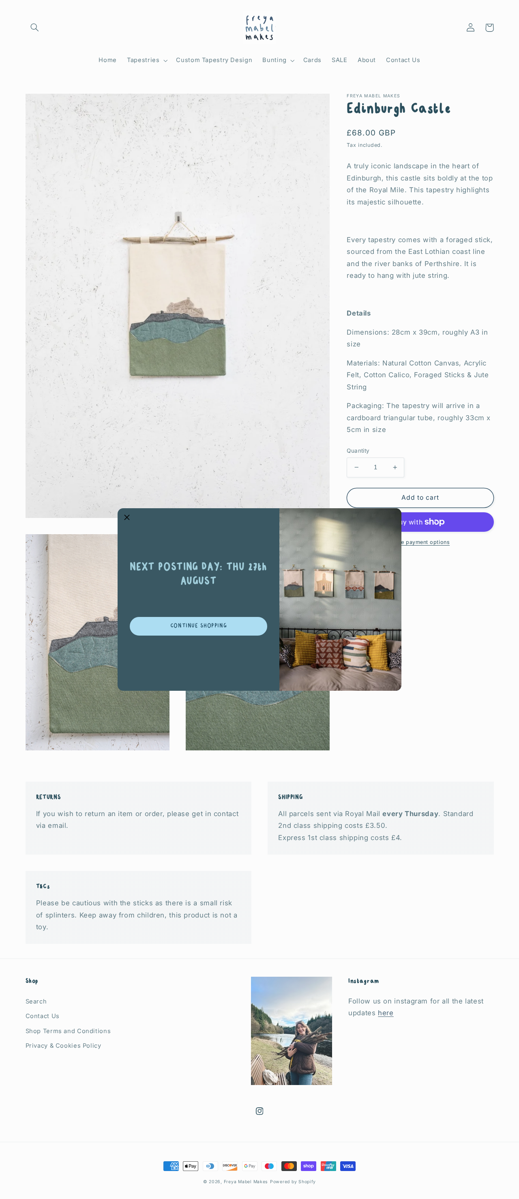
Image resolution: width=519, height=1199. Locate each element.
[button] (127, 517)
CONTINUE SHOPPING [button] (198, 626)
